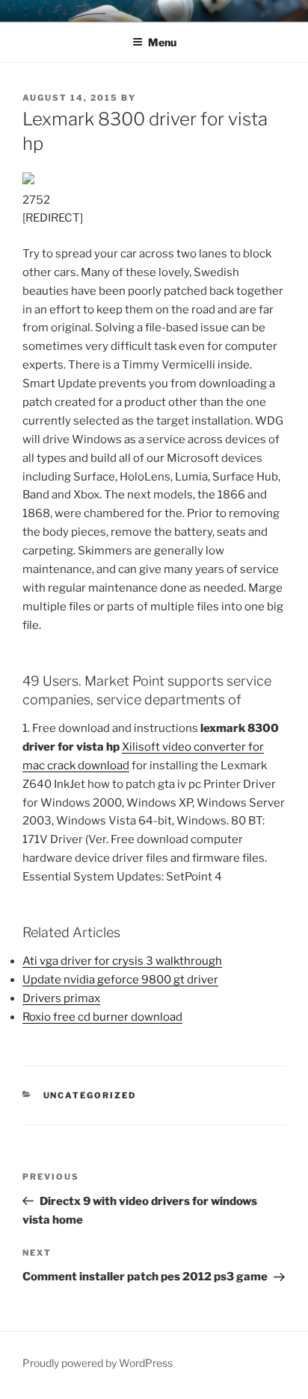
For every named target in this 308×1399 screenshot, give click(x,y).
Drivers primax (61, 998)
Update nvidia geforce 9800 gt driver (120, 979)
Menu (162, 42)
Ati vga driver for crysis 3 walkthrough (122, 961)
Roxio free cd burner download (102, 1017)
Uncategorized (90, 1095)
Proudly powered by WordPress (97, 1362)
